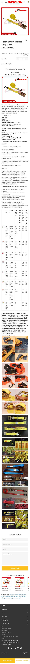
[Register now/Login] (24, 2)
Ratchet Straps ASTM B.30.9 (22, 588)
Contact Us (5, 620)
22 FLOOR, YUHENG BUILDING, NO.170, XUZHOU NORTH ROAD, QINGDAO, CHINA (10, 642)
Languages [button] (14, 653)
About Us (4, 616)
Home (3, 605)
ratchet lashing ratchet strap (13, 596)
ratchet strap (16, 598)
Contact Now (7, 660)
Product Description (7, 64)
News (3, 613)
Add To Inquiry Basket (22, 660)
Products (4, 609)
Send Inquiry (5, 623)
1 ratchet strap (14, 594)
